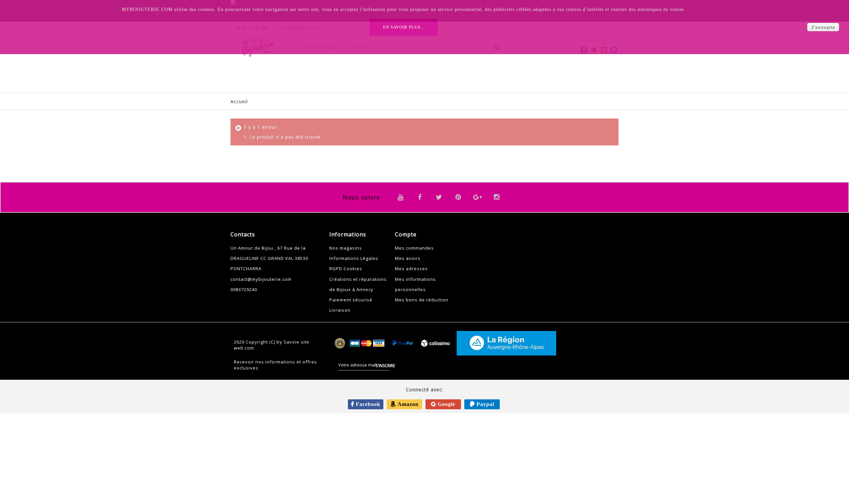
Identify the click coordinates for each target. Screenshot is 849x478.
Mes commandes (414, 248)
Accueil (239, 101)
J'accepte (823, 27)
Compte (406, 234)
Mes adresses (411, 269)
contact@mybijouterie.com (261, 279)
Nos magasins (345, 248)
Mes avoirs (408, 258)
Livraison (340, 310)
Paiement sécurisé (350, 300)
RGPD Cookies (345, 269)
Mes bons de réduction (421, 300)
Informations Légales (353, 258)
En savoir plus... (403, 27)
